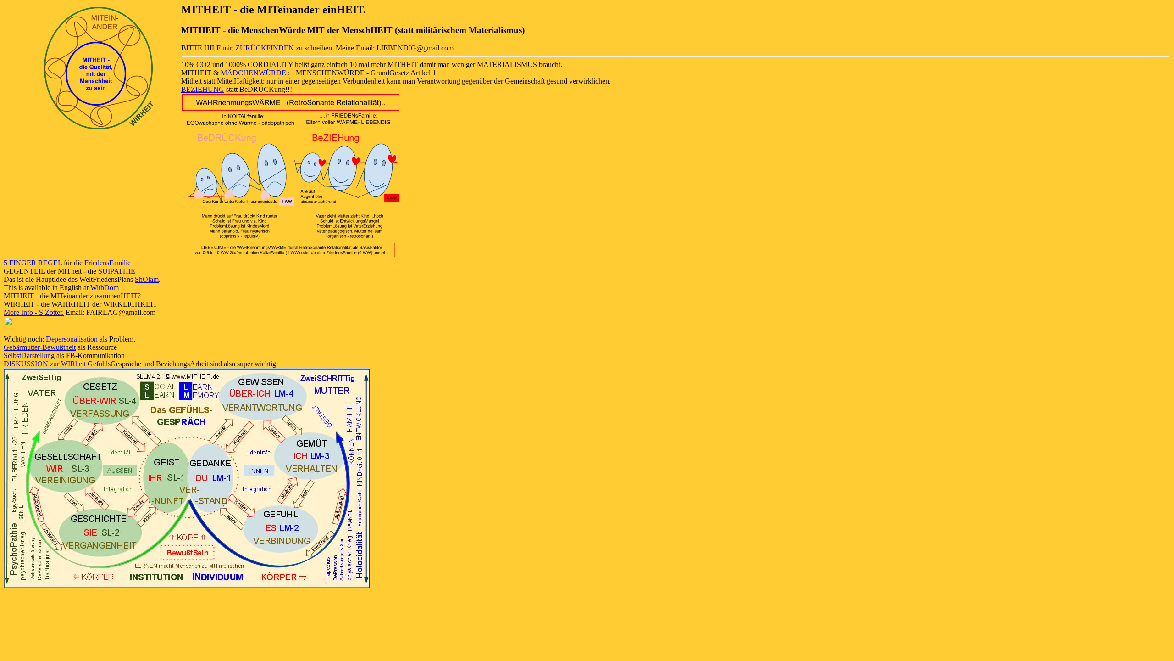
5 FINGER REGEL (33, 263)
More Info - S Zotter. (34, 312)
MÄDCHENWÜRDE (253, 73)
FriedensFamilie (107, 263)
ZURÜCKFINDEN (264, 48)
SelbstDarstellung (29, 355)
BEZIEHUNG (202, 89)
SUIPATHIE (116, 271)
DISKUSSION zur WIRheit (45, 364)
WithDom (104, 287)
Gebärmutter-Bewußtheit (40, 347)
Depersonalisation (72, 339)
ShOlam (147, 279)
